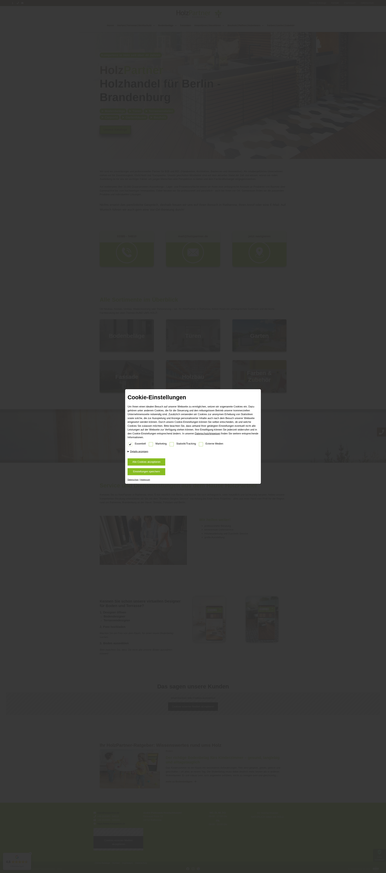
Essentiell (140, 443)
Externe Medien (214, 443)
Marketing (161, 443)
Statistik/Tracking (186, 443)
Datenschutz (133, 480)
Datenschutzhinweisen (207, 433)
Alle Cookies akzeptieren (146, 461)
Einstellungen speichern (146, 471)
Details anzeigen (139, 451)
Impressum (145, 480)
